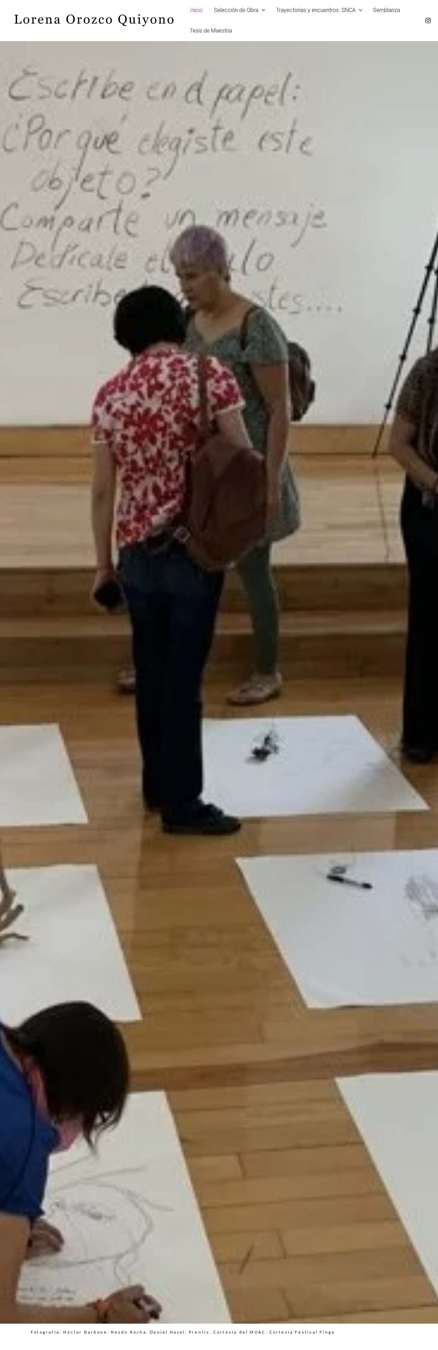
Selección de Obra (236, 10)
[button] (261, 10)
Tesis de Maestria (211, 30)
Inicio (196, 10)
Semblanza (386, 10)
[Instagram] (428, 20)
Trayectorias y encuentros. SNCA (316, 10)
